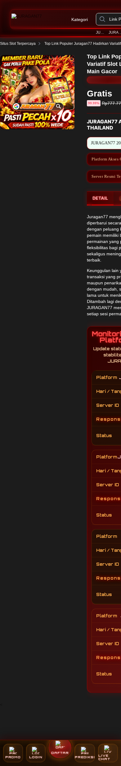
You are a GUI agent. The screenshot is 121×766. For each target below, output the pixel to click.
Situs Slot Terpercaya (18, 43)
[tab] (100, 198)
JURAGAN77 (101, 32)
